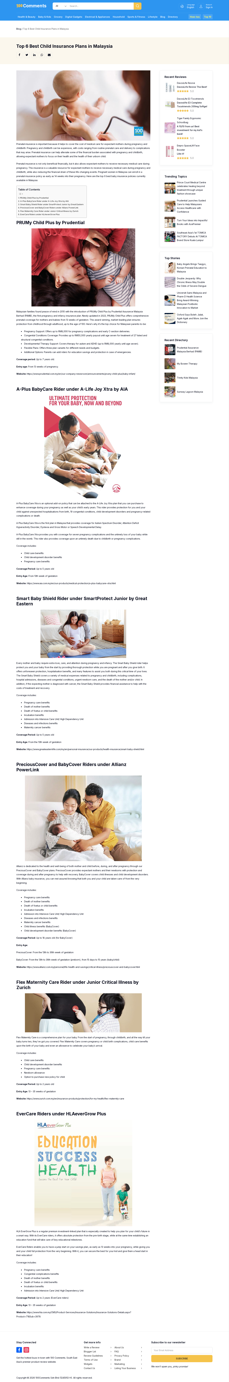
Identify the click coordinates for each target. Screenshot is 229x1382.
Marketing (119, 1364)
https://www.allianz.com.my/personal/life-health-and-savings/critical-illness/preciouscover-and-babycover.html (83, 967)
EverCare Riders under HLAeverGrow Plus (40, 214)
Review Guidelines (93, 1355)
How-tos (195, 16)
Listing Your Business (125, 1368)
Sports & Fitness (136, 16)
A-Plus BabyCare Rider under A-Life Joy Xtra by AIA (44, 201)
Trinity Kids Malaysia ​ (187, 377)
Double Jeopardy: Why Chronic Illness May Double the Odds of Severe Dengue (191, 282)
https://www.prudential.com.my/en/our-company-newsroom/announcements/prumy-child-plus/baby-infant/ (81, 373)
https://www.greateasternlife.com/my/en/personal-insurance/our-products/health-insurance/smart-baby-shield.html (85, 749)
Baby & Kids (44, 16)
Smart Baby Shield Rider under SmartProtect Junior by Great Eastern (51, 204)
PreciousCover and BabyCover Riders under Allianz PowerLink (49, 208)
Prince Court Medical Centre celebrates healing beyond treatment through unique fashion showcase (191, 188)
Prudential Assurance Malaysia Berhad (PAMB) (189, 349)
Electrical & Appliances (97, 16)
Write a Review (91, 1347)
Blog (162, 16)
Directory (173, 16)
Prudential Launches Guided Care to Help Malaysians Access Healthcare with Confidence (191, 206)
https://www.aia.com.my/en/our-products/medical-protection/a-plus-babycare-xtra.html (71, 583)
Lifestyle (152, 16)
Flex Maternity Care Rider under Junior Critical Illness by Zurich (49, 211)
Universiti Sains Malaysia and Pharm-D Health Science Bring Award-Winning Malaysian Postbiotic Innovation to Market (191, 300)
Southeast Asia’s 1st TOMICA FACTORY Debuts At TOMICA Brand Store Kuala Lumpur (192, 236)
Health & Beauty (26, 16)
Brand (117, 1359)
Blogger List (90, 1351)
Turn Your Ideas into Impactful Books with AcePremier (192, 222)
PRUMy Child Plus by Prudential (34, 198)
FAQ (116, 1351)
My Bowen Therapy (187, 363)
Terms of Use (91, 1359)
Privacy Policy (121, 1355)
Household (119, 16)
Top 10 (207, 16)
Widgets (88, 1364)
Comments (34, 6)
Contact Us (89, 1368)
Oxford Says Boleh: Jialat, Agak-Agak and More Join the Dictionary (192, 318)
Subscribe (182, 1358)
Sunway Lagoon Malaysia (190, 391)
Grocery (58, 16)
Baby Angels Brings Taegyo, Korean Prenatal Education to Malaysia (192, 268)
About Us (119, 1347)
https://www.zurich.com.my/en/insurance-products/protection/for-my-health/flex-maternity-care (75, 1098)
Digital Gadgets (73, 16)
